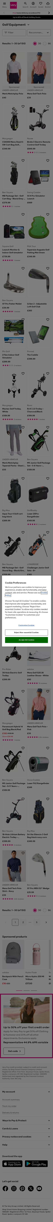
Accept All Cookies (26, 640)
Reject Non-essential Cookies (26, 632)
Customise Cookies (26, 625)
